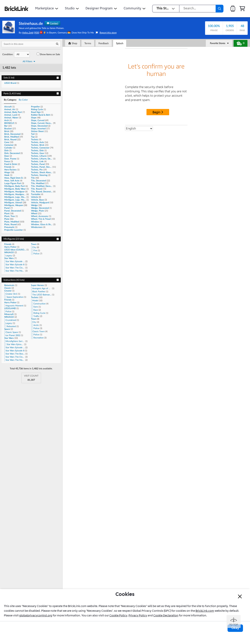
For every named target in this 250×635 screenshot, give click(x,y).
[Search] (219, 9)
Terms (87, 43)
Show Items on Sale (50, 54)
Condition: (7, 54)
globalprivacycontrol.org (35, 615)
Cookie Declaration (165, 615)
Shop (74, 43)
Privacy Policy (138, 615)
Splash (119, 43)
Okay (235, 628)
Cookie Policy (118, 615)
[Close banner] (240, 596)
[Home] (17, 8)
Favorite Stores (217, 43)
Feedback (103, 43)
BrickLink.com (205, 611)
